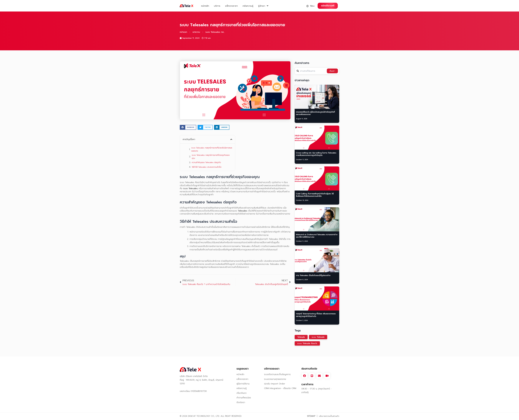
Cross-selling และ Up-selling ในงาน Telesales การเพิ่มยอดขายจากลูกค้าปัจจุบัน (316, 154)
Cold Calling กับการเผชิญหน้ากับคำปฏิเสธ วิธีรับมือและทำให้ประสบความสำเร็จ (315, 195)
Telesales (242, 210)
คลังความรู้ (248, 6)
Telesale (301, 337)
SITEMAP (311, 416)
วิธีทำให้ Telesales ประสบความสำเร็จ (206, 167)
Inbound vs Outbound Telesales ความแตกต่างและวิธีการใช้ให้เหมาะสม (316, 235)
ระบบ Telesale (318, 337)
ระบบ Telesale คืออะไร (307, 343)
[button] (188, 127)
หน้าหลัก (205, 6)
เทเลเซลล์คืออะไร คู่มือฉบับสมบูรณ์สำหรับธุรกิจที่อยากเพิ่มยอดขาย (315, 113)
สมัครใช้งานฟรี (327, 5)
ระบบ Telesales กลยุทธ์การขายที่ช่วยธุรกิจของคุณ (211, 157)
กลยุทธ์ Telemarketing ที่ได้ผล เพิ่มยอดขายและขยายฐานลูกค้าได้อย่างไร (316, 315)
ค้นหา (332, 71)
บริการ (217, 6)
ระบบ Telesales (190, 188)
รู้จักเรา (261, 6)
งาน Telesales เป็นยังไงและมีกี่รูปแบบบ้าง (313, 275)
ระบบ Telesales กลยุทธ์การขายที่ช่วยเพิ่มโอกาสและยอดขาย (211, 149)
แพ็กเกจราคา (231, 6)
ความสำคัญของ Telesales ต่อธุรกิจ (206, 162)
